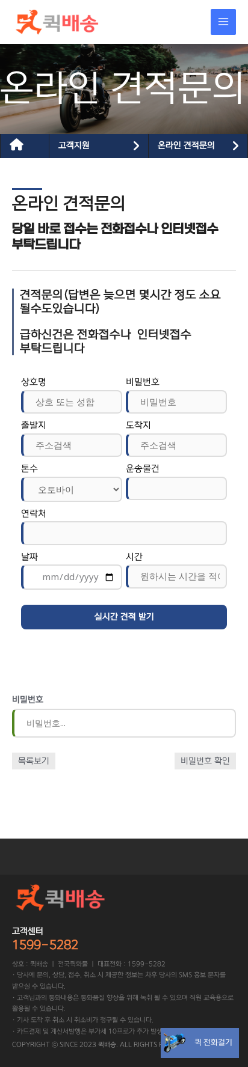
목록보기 (33, 761)
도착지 (138, 425)
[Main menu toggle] (224, 22)
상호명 (33, 382)
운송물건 (143, 468)
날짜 (29, 557)
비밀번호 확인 (205, 761)
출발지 (33, 425)
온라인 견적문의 (186, 145)
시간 (134, 557)
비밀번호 (143, 382)
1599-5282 (45, 945)
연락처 (33, 514)
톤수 (29, 468)
